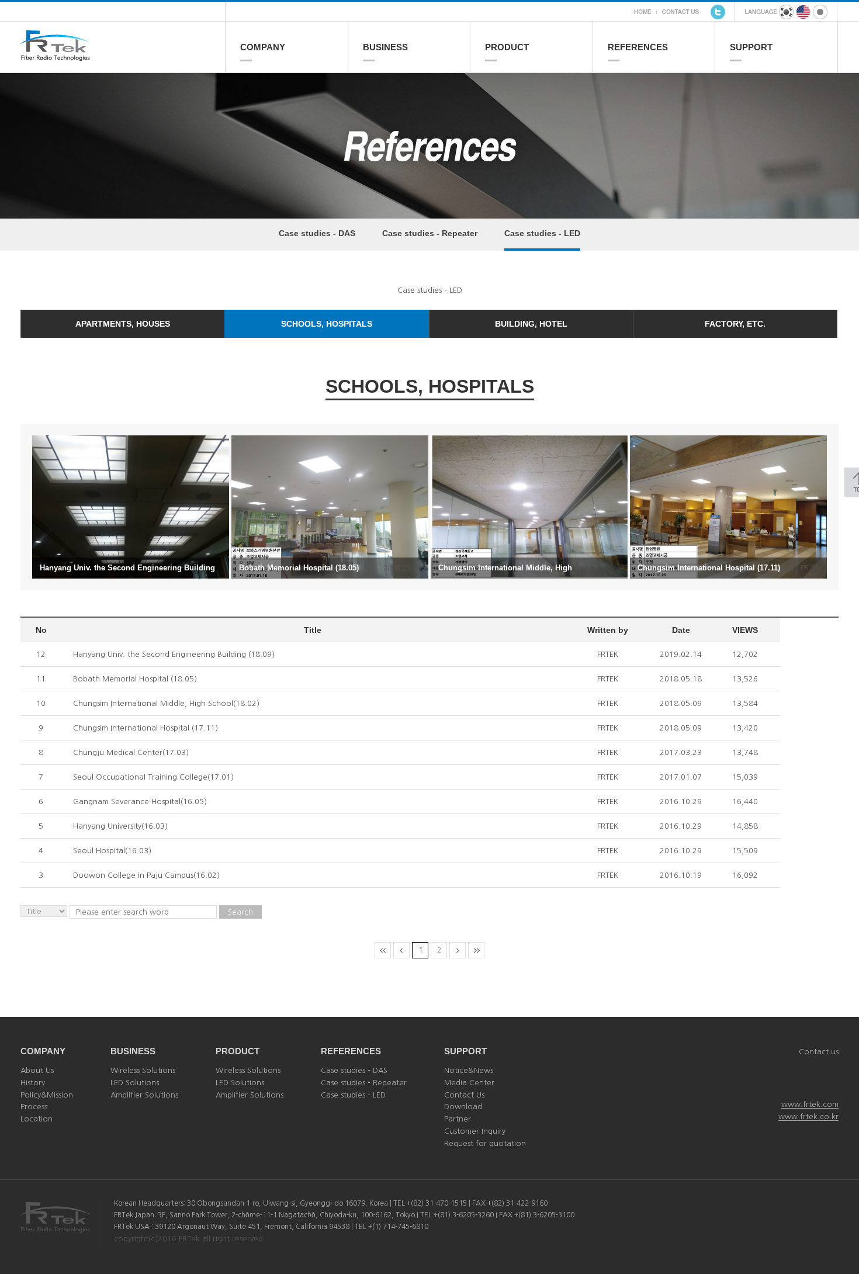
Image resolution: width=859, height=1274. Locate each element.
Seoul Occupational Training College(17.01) (153, 777)
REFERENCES (638, 47)
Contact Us (464, 1095)
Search (240, 912)
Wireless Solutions (142, 1070)
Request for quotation (485, 1143)
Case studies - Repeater (429, 233)
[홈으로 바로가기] (122, 55)
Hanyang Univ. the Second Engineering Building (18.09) (174, 654)
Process (33, 1106)
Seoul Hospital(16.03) (112, 850)
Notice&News (468, 1070)
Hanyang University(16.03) (120, 826)
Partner (457, 1119)
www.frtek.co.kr (808, 1116)
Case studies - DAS (317, 233)
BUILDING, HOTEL (531, 323)
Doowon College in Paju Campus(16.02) (146, 875)
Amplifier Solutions (144, 1095)
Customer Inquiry (474, 1131)
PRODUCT (507, 47)
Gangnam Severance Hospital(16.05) (140, 801)
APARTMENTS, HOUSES (122, 323)
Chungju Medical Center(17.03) (131, 752)
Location (36, 1119)
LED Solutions (134, 1082)
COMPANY (262, 47)
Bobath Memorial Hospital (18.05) (135, 679)
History (32, 1082)
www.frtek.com (810, 1104)
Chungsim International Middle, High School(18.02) (166, 703)
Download (463, 1106)
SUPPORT (751, 47)
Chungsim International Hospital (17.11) (145, 728)
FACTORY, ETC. (735, 323)
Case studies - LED (542, 233)
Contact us (819, 1051)
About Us (37, 1070)
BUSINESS (385, 47)
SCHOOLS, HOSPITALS (326, 323)
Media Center (469, 1082)
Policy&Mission (46, 1095)
